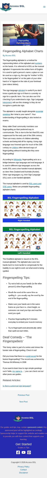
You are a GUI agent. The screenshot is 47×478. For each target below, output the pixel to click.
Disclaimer (23, 473)
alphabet (21, 90)
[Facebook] (18, 452)
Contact (23, 470)
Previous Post (23, 395)
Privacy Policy (23, 467)
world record (31, 356)
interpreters (7, 102)
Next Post (23, 402)
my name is (17, 371)
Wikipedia (17, 160)
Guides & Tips (23, 448)
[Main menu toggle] (44, 6)
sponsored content (34, 427)
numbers (38, 63)
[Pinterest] (29, 452)
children (15, 148)
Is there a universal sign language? (17, 386)
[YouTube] (24, 452)
